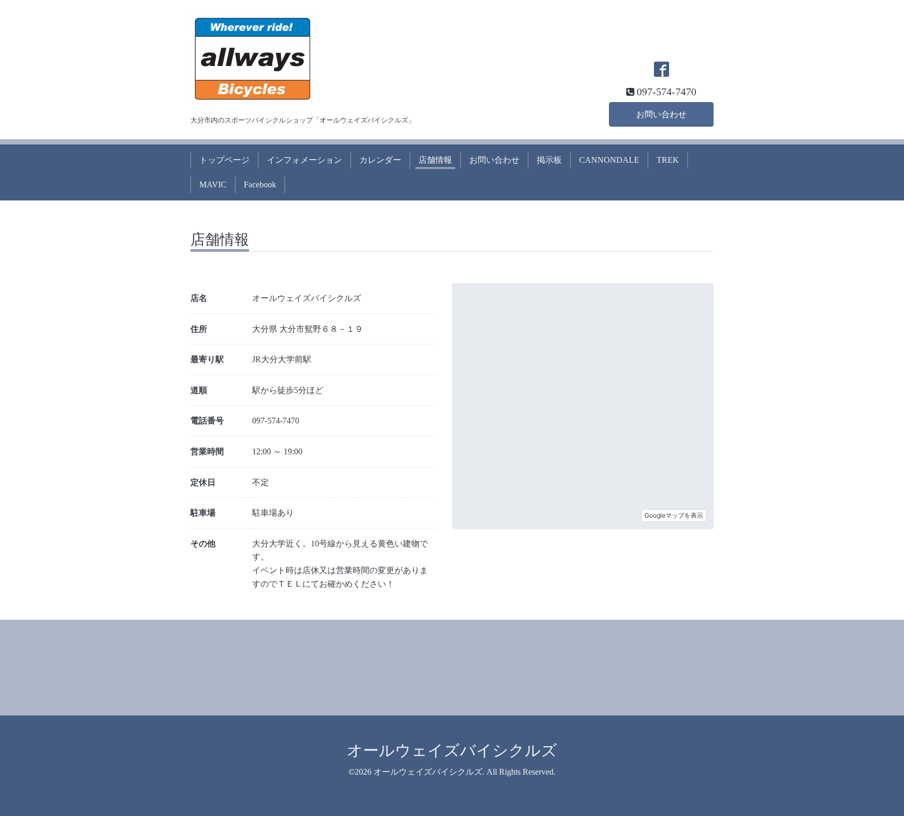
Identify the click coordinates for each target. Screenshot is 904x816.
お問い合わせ (661, 114)
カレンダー (380, 159)
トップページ (224, 159)
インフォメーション (304, 159)
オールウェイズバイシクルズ (452, 750)
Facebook (260, 184)
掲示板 (549, 159)
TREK (668, 159)
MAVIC (213, 184)
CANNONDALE (609, 159)
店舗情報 (435, 159)
